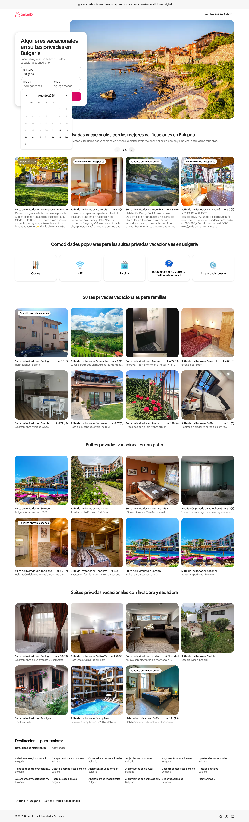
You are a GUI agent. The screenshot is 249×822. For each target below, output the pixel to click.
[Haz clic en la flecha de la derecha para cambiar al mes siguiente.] (66, 96)
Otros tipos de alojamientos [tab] (30, 747)
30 (66, 137)
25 (32, 137)
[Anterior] (117, 149)
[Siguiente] (132, 149)
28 (53, 137)
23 (66, 130)
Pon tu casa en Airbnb (218, 14)
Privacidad (45, 816)
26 (39, 137)
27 (46, 137)
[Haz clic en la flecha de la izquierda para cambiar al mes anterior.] (27, 96)
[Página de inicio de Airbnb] (24, 14)
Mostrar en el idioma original (156, 4)
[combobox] (51, 74)
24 (26, 137)
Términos (59, 816)
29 (59, 137)
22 (59, 130)
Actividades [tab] (58, 747)
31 (26, 144)
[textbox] (35, 86)
